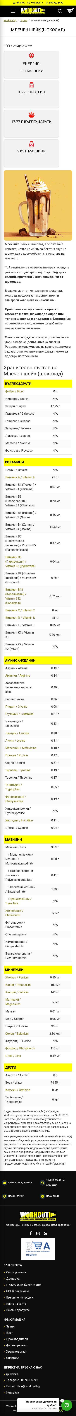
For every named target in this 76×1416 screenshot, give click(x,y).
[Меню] (13, 11)
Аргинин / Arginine (17, 675)
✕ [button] (62, 1401)
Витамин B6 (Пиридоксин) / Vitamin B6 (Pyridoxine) (20, 561)
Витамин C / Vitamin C (20, 610)
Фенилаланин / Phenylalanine (15, 799)
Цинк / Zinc (13, 1056)
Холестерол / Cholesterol (14, 913)
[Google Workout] (45, 1233)
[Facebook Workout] (30, 1233)
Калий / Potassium (18, 985)
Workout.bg (10, 20)
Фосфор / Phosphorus (20, 1048)
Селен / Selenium (17, 1033)
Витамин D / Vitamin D (20, 618)
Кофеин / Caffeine (17, 1090)
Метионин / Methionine (20, 748)
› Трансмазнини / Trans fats (18, 901)
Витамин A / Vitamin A (20, 477)
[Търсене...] (60, 11)
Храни (23, 20)
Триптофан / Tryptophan (13, 787)
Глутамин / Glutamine (19, 714)
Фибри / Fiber (14, 391)
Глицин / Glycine (16, 706)
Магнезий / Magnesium (13, 1002)
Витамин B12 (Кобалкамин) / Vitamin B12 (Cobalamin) (15, 596)
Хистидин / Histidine (19, 820)
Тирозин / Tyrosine (17, 770)
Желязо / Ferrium (17, 977)
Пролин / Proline (16, 755)
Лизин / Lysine (15, 740)
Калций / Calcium (17, 992)
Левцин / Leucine (17, 733)
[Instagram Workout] (38, 1233)
